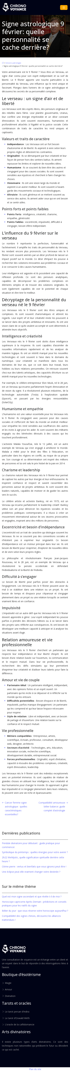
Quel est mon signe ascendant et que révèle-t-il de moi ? (31, 896)
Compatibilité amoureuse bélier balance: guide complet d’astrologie (52, 806)
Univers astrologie (13, 63)
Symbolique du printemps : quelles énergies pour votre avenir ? (35, 852)
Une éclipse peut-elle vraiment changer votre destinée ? (31, 871)
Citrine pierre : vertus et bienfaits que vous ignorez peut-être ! (34, 866)
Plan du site (35, 1069)
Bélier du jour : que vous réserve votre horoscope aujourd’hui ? (35, 910)
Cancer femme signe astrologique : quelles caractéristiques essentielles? (16, 808)
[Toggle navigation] (64, 7)
